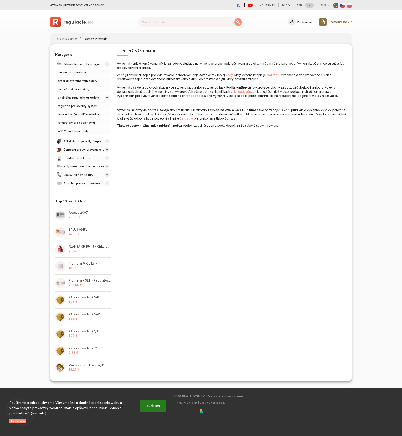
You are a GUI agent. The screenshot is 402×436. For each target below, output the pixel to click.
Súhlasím (153, 406)
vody (229, 75)
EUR (323, 5)
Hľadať (238, 22)
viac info (38, 413)
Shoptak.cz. (217, 402)
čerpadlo (186, 118)
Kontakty (268, 5)
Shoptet (192, 402)
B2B (299, 5)
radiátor (273, 75)
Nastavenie (18, 421)
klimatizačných (245, 91)
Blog (286, 5)
